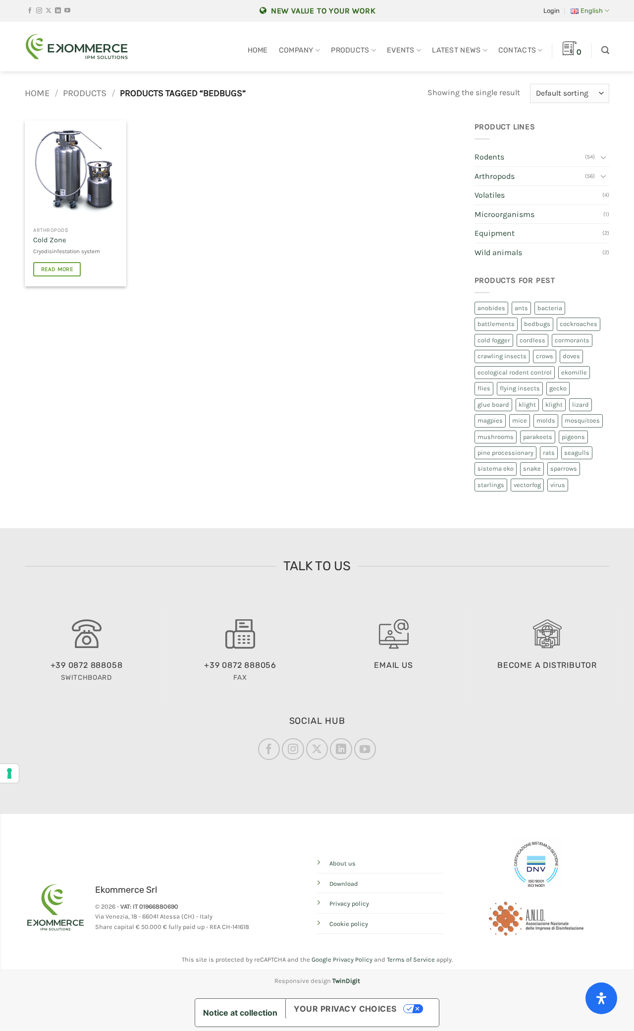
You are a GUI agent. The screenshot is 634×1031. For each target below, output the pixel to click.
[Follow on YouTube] (67, 10)
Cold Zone (49, 240)
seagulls (576, 452)
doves (571, 356)
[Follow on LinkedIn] (58, 10)
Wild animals (498, 252)
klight (527, 404)
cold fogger (493, 340)
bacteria (549, 308)
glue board (493, 404)
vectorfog (527, 484)
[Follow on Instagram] (39, 10)
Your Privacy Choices (345, 1009)
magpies (490, 420)
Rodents (489, 157)
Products (350, 50)
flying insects (520, 388)
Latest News (456, 50)
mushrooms (495, 436)
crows (544, 356)
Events (401, 50)
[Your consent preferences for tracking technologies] (9, 773)
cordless (532, 340)
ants (521, 308)
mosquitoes (582, 420)
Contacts (517, 50)
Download (343, 883)
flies (483, 388)
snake (532, 468)
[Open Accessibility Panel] (601, 998)
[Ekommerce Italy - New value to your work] (77, 46)
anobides (491, 308)
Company (296, 50)
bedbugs (537, 323)
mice (519, 420)
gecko (558, 388)
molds (545, 420)
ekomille (574, 372)
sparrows (563, 468)
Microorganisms (504, 214)
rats (549, 452)
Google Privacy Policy (342, 959)
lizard (580, 404)
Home (258, 50)
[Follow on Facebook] (30, 10)
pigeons (573, 436)
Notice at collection (240, 1013)
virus (557, 484)
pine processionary (505, 452)
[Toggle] (603, 157)
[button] (551, 10)
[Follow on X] (49, 10)
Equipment (495, 233)
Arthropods (495, 176)
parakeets (537, 436)
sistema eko (495, 468)
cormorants (572, 340)
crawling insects (502, 356)
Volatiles (490, 195)
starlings (490, 484)
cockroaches (578, 323)
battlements (496, 323)
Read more (57, 269)
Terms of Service (411, 959)
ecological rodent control (514, 372)
